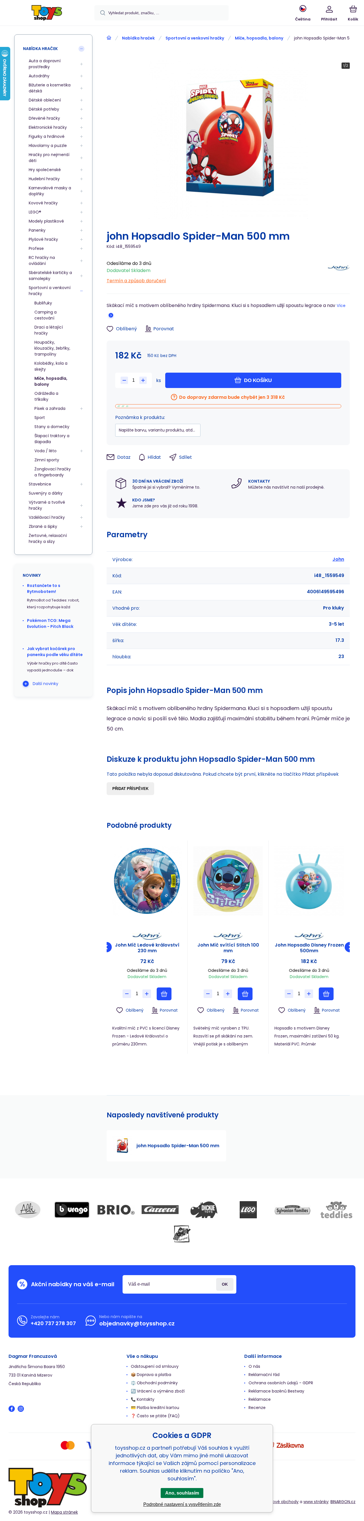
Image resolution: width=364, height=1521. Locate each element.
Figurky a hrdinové (47, 136)
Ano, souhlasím (182, 1493)
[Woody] (182, 1233)
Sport (39, 417)
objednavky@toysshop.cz (137, 1323)
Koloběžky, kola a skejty (50, 366)
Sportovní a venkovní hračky (195, 38)
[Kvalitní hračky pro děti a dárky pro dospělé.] (109, 38)
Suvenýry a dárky (46, 493)
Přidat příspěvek (130, 789)
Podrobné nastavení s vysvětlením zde (182, 1504)
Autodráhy (39, 76)
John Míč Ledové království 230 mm (147, 948)
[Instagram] (21, 1409)
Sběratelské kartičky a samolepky (50, 275)
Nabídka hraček (138, 38)
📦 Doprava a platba (151, 1374)
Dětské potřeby (44, 109)
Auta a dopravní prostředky (45, 64)
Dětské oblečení (45, 100)
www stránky (315, 1502)
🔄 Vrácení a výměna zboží (158, 1391)
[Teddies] (336, 1209)
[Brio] (116, 1209)
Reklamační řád (264, 1374)
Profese (36, 248)
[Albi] (27, 1209)
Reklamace (260, 1399)
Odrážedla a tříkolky (46, 396)
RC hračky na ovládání (42, 260)
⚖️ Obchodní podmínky (154, 1383)
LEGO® (35, 212)
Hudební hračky (44, 179)
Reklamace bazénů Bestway (276, 1391)
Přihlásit (224, 1284)
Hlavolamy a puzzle (48, 145)
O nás (254, 1366)
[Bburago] (71, 1209)
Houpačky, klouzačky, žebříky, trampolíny (52, 348)
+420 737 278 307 (53, 1323)
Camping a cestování (45, 315)
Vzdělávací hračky (47, 517)
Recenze (257, 1407)
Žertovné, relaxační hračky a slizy (48, 538)
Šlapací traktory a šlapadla (51, 439)
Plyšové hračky (43, 239)
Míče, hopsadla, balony (259, 38)
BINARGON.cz (342, 1502)
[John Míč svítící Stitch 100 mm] (228, 881)
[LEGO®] (248, 1209)
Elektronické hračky (48, 127)
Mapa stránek (64, 1512)
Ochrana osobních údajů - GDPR (281, 1383)
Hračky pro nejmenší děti (49, 157)
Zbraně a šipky (43, 526)
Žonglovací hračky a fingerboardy (52, 472)
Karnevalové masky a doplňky (50, 191)
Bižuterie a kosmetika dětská (50, 88)
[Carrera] (160, 1209)
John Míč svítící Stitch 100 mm (228, 948)
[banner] (47, 13)
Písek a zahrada (49, 408)
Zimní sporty (46, 460)
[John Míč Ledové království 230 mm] (147, 881)
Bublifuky (43, 303)
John (338, 559)
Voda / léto (45, 451)
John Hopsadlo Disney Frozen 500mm (309, 948)
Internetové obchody (278, 1502)
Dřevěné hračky (44, 118)
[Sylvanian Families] (292, 1209)
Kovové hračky (43, 203)
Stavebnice (40, 484)
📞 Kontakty (142, 1399)
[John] (339, 270)
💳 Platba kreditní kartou (155, 1407)
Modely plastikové (46, 221)
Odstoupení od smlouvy (155, 1366)
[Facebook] (12, 1409)
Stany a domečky (51, 426)
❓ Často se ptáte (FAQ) (155, 1416)
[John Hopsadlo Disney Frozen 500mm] (309, 881)
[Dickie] (204, 1209)
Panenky (37, 230)
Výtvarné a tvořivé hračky (47, 505)
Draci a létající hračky (48, 330)
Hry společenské (45, 170)
